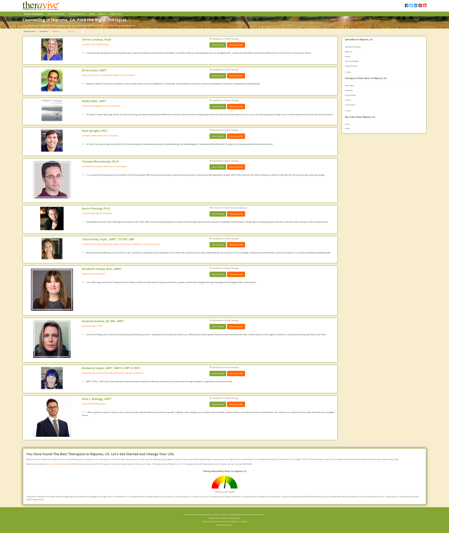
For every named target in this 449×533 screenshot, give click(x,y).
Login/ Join (115, 13)
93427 (347, 124)
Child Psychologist (351, 61)
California (43, 31)
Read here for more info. (224, 525)
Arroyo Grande (350, 95)
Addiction (348, 51)
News (92, 13)
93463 (347, 128)
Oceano (348, 100)
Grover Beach (350, 105)
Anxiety (347, 56)
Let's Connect (218, 45)
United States (29, 31)
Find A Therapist (33, 13)
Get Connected (56, 13)
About (101, 13)
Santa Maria (349, 85)
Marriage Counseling (352, 47)
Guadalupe (349, 90)
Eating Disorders (351, 66)
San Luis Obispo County (57, 464)
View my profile (236, 45)
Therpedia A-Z (76, 13)
